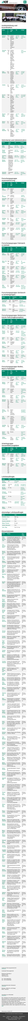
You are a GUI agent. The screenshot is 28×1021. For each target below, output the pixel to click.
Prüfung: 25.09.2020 (24, 571)
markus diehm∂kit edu (23, 396)
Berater (12, 431)
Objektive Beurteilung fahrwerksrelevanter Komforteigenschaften (13, 600)
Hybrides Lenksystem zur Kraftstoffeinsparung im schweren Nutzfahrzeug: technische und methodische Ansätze (14, 938)
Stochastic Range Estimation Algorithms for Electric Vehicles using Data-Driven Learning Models (14, 842)
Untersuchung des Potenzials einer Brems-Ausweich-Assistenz (13, 928)
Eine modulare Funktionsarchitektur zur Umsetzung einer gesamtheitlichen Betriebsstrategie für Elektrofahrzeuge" (14, 553)
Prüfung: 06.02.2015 (24, 669)
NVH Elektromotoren (15, 306)
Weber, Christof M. (4, 502)
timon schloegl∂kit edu (23, 219)
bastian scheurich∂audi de (23, 272)
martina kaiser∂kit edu (23, 161)
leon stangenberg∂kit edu (23, 234)
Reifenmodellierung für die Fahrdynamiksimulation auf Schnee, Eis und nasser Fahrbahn (13, 916)
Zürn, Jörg (4, 527)
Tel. (16, 30)
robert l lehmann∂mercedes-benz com (23, 418)
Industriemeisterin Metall (8, 403)
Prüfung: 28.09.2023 (24, 899)
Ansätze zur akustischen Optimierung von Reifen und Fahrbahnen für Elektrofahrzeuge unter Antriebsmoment (13, 861)
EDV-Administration (10, 147)
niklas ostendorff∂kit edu (23, 268)
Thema (8, 533)
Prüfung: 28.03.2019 (24, 558)
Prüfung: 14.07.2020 (24, 642)
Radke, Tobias (3, 816)
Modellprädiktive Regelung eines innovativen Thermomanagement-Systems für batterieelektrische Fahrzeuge (14, 627)
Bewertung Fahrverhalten (12, 333)
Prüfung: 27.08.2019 (24, 847)
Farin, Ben (3, 338)
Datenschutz (15, 1016)
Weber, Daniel (3, 928)
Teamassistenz (10, 173)
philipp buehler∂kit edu (23, 383)
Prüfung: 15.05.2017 (24, 793)
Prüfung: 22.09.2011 (24, 651)
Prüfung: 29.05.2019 (24, 717)
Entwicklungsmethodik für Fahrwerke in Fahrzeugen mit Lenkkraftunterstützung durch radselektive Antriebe (14, 712)
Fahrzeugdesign (12, 339)
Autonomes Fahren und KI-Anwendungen (12, 213)
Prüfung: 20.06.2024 (24, 621)
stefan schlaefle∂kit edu (23, 426)
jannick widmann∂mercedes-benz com (23, 287)
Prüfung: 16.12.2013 (24, 785)
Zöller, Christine (4, 438)
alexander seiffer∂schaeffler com (23, 230)
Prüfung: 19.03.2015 (24, 779)
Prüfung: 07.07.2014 (24, 611)
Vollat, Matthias (4, 130)
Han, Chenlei (4, 189)
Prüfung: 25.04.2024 (24, 881)
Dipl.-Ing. (8, 96)
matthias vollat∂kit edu (23, 130)
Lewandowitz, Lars (4, 743)
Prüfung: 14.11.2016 (24, 861)
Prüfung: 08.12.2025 (24, 600)
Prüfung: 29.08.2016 (24, 820)
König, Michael (4, 342)
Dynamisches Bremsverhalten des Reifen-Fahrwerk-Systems (13, 955)
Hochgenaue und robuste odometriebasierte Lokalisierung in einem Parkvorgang (13, 566)
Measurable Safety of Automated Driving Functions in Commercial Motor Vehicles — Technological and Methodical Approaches (14, 606)
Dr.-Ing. (8, 72)
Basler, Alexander (4, 552)
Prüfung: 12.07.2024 (24, 904)
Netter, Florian (3, 769)
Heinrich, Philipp (4, 464)
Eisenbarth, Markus (4, 600)
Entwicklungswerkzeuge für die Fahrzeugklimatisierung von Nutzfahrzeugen (13, 647)
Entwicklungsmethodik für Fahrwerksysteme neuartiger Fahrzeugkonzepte (14, 933)
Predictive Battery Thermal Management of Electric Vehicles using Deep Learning (13, 562)
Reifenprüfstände (11, 396)
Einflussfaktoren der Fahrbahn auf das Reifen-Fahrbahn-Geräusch (13, 812)
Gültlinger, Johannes (4, 669)
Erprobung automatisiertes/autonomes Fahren (12, 236)
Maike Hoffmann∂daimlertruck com (23, 503)
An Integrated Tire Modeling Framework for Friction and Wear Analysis (13, 951)
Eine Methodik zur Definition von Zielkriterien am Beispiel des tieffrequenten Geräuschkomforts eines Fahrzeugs (13, 684)
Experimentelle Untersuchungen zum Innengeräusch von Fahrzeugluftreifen (14, 729)
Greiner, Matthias (4, 656)
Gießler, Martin (4, 651)
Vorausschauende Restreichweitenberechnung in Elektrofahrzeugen (13, 617)
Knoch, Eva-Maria (4, 96)
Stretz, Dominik (4, 870)
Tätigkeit (11, 30)
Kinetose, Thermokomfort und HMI (12, 357)
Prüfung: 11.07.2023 (24, 705)
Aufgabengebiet (12, 449)
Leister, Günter (4, 485)
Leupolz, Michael (4, 738)
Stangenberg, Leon (4, 234)
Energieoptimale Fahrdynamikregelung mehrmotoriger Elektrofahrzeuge (13, 596)
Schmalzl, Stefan (4, 199)
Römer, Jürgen (3, 835)
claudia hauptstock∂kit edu (23, 151)
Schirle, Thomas (4, 846)
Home (4, 1016)
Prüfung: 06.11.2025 (24, 851)
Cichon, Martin (4, 36)
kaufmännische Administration (10, 152)
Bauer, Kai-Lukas (3, 558)
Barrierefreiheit (22, 1016)
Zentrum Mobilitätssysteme (16, 1017)
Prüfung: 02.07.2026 (24, 951)
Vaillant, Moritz (4, 893)
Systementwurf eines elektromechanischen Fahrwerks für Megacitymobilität (13, 847)
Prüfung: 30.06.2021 (24, 955)
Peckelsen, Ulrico (4, 793)
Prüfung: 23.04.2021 (24, 841)
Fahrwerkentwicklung (12, 268)
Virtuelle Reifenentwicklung (12, 391)
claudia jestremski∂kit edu (23, 157)
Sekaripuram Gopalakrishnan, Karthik (4, 277)
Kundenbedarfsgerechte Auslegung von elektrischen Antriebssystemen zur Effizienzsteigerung (14, 764)
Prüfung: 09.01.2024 (24, 866)
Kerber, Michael (4, 716)
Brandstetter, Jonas (3, 332)
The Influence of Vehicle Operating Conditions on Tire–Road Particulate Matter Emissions (14, 851)
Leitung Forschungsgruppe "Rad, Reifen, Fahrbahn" (12, 88)
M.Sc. (8, 114)
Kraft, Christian (3, 722)
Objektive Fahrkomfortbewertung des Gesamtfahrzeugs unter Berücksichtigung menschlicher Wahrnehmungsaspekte (13, 622)
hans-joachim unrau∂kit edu (23, 433)
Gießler (4, 85)
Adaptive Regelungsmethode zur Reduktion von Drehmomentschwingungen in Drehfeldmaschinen (13, 900)
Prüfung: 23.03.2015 (24, 647)
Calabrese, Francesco (3, 391)
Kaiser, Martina (4, 161)
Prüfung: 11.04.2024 (24, 942)
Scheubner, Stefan (4, 492)
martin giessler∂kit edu (23, 86)
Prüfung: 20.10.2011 (24, 799)
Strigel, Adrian (3, 876)
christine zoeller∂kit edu (23, 438)
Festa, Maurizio (4, 621)
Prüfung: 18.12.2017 (24, 694)
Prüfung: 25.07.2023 (24, 876)
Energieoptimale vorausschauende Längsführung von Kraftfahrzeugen (13, 816)
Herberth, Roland (4, 679)
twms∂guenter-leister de (23, 485)
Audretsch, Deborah (4, 301)
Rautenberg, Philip (4, 115)
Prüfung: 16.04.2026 (24, 538)
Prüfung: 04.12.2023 (24, 637)
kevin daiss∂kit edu (22, 147)
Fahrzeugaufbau (12, 464)
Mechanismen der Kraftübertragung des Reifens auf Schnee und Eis (14, 651)
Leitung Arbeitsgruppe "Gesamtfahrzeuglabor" (12, 116)
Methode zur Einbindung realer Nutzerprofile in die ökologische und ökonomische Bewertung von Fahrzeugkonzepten (14, 759)
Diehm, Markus (4, 396)
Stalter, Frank (3, 860)
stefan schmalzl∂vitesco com (23, 199)
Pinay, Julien (3, 811)
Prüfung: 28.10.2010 (24, 722)
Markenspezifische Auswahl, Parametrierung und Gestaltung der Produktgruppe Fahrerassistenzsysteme (14, 744)
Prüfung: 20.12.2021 (24, 626)
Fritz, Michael (4, 647)
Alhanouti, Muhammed (4, 539)
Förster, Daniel (4, 631)
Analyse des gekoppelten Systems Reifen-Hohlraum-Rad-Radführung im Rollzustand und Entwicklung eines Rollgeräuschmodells (14, 663)
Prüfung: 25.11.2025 (24, 933)
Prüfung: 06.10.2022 (24, 617)
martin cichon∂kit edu (23, 37)
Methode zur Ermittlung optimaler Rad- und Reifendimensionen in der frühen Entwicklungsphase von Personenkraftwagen (14, 877)
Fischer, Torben (4, 626)
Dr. (9, 481)
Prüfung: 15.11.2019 (24, 754)
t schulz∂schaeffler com (23, 224)
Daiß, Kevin (3, 146)
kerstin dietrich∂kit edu (23, 401)
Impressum (9, 1016)
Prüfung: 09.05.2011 (24, 743)
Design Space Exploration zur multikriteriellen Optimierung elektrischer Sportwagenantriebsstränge (13, 894)
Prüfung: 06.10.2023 (24, 812)
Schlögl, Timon (4, 219)
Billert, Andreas (4, 562)
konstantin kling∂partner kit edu (23, 411)
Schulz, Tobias (4, 223)
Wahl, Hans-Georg (3, 911)
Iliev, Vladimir (4, 699)
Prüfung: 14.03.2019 (24, 656)
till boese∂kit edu (23, 262)
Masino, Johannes (4, 754)
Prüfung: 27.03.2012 (24, 928)
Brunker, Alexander (4, 566)
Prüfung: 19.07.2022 (24, 870)
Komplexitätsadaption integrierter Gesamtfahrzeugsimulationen (13, 769)
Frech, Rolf (4, 519)
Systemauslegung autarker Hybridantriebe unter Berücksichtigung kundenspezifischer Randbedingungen (14, 632)
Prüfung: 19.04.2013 (24, 816)
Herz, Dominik (4, 688)
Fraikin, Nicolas (4, 637)
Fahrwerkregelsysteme (12, 286)
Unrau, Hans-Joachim (4, 433)
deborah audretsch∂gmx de (22, 301)
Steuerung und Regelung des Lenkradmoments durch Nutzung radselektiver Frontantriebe (13, 836)
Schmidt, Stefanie (4, 173)
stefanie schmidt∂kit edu (23, 173)
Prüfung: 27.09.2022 (24, 855)
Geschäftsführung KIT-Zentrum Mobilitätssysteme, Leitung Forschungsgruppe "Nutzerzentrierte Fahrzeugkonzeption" (12, 103)
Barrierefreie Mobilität (12, 352)
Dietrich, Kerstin (4, 400)
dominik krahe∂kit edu (22, 305)
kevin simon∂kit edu (23, 122)
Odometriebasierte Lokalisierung (12, 191)
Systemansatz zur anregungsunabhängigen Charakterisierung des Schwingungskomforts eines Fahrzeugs (14, 700)
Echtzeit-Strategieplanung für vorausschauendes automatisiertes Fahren (13, 558)
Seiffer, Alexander (4, 229)
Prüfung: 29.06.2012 (24, 887)
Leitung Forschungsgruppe (12, 207)
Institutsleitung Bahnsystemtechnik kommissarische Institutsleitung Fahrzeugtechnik (12, 42)
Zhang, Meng (3, 951)
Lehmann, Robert (3, 417)
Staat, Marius (3, 361)
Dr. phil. (16, 523)
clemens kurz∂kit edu (23, 347)
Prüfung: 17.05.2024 (24, 566)
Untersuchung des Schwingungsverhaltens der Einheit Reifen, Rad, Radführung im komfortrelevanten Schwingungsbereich (13, 547)
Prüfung (23, 534)
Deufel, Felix (3, 582)
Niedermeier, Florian (4, 773)
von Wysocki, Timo (4, 904)
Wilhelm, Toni (4, 942)
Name (3, 30)
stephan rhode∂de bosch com (23, 488)
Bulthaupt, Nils (3, 571)
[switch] (19, 2)
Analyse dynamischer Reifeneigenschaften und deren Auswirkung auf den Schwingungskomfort (13, 717)
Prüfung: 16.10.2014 (24, 596)
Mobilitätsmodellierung (12, 343)
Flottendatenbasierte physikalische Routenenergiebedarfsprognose (14, 866)
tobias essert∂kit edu (23, 459)
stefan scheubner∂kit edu (23, 493)
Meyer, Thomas (5, 523)
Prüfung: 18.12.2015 (24, 805)
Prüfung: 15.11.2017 (24, 758)
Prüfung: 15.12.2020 (24, 590)
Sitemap (7, 1017)
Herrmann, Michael (4, 683)
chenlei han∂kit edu (22, 190)
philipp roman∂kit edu (23, 356)
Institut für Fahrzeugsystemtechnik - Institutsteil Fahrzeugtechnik (13, 2)
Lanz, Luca (3, 351)
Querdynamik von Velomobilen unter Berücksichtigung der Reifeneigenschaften (13, 942)
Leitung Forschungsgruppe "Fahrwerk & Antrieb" (12, 256)
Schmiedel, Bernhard (4, 856)
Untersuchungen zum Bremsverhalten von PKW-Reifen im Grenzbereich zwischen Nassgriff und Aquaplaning (13, 749)
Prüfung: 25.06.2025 (24, 688)
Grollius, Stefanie (4, 662)
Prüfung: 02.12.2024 (24, 738)
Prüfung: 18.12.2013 (24, 674)
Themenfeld (11, 184)
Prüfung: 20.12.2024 (24, 562)
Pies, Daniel (3, 798)
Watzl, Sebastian (3, 921)
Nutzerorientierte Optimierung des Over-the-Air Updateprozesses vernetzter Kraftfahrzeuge (14, 679)
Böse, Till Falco (4, 262)
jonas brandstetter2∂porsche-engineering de (23, 333)
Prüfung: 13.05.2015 (24, 769)
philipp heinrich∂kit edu (23, 464)
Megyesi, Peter (3, 758)
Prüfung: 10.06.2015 (24, 911)
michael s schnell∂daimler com (22, 310)
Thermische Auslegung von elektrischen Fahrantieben (12, 420)
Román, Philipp (4, 356)
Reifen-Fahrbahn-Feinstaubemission (12, 384)
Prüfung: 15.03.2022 (24, 921)
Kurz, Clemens (4, 347)
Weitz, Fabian (3, 508)
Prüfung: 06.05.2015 (24, 552)
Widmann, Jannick (4, 286)
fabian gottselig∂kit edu (23, 211)
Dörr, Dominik (4, 590)
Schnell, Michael (4, 310)
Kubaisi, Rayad (4, 733)
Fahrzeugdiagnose (12, 224)
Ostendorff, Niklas (3, 268)
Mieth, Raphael (4, 763)
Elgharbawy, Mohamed (4, 605)
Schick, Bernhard (6, 525)
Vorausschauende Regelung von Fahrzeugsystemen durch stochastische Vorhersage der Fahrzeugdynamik (13, 642)
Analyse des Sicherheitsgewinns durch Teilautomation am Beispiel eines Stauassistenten (14, 947)
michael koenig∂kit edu (23, 343)
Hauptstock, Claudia (4, 151)
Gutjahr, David (4, 674)
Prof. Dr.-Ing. (8, 37)
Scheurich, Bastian (4, 272)
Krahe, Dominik (4, 305)
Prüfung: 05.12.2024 (24, 583)
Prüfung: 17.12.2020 (24, 836)
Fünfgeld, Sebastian (3, 642)
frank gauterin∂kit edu (23, 51)
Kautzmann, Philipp (3, 711)
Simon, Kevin (3, 122)
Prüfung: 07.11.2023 (24, 679)
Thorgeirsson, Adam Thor (4, 882)
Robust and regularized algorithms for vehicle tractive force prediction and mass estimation (13, 820)
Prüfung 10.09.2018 (24, 729)
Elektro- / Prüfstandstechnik (12, 460)
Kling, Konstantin (4, 411)
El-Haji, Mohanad (3, 611)
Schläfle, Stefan (4, 426)
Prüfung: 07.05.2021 (24, 831)
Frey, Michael (4, 72)
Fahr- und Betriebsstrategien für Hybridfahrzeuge (14, 911)
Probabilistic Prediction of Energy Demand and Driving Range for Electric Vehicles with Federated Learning (14, 882)
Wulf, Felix (3, 946)
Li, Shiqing (4, 196)
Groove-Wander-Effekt (12, 361)
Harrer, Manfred (4, 482)
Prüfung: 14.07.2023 (24, 711)
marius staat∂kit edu (23, 361)
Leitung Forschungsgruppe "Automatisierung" (12, 124)
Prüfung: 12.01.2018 (24, 733)
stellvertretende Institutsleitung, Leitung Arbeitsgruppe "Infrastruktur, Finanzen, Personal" (12, 77)
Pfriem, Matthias (3, 805)
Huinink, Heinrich (6, 521)
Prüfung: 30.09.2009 (24, 937)
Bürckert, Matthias (4, 576)
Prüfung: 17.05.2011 (24, 699)
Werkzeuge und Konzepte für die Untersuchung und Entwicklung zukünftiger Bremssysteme (14, 831)
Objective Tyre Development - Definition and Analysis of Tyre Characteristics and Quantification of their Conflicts (13, 794)
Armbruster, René (4, 546)
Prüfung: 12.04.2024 (24, 683)
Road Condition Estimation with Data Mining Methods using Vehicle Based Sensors (13, 754)
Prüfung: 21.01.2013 (24, 662)
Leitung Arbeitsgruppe (12, 455)
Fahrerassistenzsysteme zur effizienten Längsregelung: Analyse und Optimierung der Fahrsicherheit (14, 694)
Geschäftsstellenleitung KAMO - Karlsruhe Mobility (12, 133)
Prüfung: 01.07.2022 (24, 825)
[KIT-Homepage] (5, 2)
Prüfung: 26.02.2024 (24, 632)
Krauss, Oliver (4, 728)
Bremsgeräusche (15, 301)
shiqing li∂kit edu (23, 196)
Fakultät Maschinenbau (12, 1019)
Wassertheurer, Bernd (4, 915)
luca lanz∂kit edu (22, 352)
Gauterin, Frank (4, 51)
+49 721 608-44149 (17, 86)
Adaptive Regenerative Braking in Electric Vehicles (13, 733)
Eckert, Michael (4, 596)
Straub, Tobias (4, 866)
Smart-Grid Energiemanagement (12, 201)
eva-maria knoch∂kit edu (23, 96)
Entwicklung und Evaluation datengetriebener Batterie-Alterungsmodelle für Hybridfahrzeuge (14, 689)
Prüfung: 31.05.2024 (24, 546)
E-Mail (22, 30)
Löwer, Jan (3, 748)
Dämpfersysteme (12, 271)
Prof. (15, 519)
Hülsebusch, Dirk (4, 694)
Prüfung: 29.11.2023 (24, 748)
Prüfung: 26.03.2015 (24, 947)
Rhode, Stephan (4, 488)
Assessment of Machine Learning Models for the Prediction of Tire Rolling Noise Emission (14, 738)
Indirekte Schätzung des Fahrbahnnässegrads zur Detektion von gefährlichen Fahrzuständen (13, 856)
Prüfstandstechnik (12, 438)
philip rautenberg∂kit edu (23, 115)
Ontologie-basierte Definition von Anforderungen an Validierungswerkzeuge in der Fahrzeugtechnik (13, 612)
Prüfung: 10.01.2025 (24, 764)
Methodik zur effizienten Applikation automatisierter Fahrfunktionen (13, 637)
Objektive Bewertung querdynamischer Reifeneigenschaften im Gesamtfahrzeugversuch (14, 674)
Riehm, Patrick (3, 824)
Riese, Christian (3, 831)
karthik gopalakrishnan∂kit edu (23, 277)
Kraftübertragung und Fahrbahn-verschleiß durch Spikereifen (13, 669)
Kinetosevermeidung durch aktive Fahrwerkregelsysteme (12, 279)
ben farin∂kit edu (22, 339)
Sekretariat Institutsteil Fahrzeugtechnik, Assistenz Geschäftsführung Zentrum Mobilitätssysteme (10, 165)
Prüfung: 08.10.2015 (24, 893)
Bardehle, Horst (5, 516)
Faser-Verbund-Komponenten (12, 263)
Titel (9, 298)
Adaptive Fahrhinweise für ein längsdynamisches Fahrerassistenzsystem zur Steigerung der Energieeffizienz (14, 591)
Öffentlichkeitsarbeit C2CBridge (10, 157)
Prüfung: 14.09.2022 (24, 605)
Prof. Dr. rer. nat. (8, 52)
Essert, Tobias (3, 459)
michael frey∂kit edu (22, 73)
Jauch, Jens (3, 704)
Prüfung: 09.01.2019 (24, 575)
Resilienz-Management (12, 229)
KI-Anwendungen (12, 219)
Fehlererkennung (12, 196)
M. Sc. (8, 122)
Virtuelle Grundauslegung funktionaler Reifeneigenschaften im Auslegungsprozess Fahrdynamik (14, 774)
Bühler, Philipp (3, 383)
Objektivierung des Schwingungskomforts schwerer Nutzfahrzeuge (13, 571)
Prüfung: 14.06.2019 (24, 915)
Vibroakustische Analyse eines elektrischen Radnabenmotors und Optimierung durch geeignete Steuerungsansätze (13, 871)
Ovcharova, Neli (4, 785)
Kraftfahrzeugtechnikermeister (8, 468)
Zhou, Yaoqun (4, 955)
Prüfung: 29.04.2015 (24, 773)
